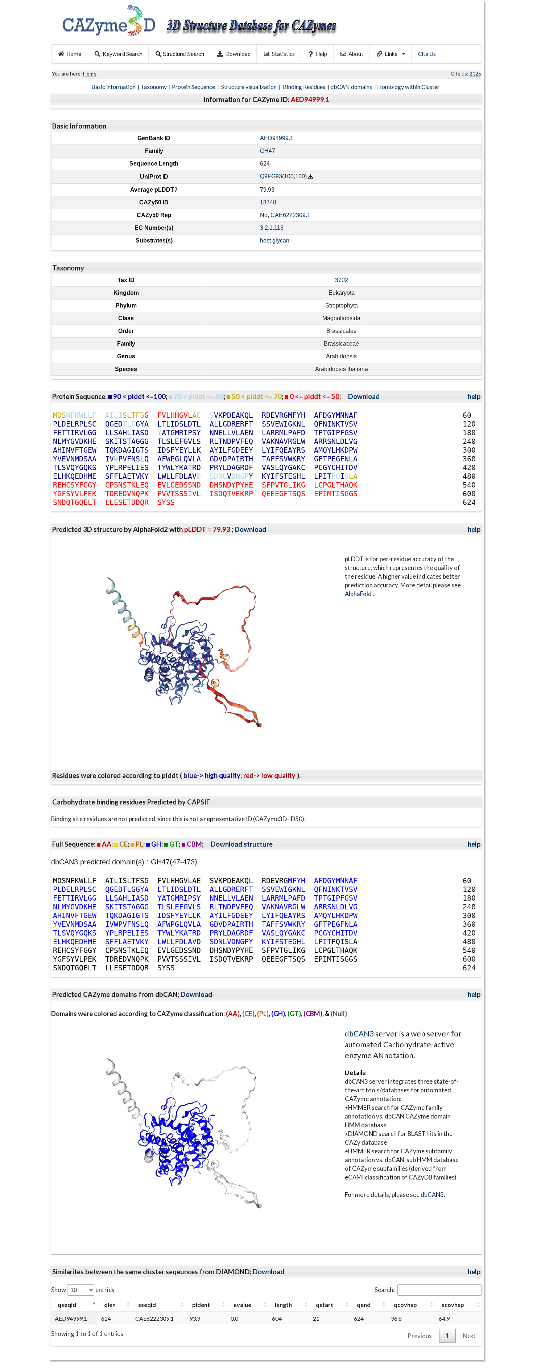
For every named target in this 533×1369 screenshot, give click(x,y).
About (355, 53)
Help (321, 53)
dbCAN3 (359, 1033)
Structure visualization (249, 86)
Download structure (242, 844)
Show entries (83, 1289)
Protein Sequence (194, 86)
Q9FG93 (271, 177)
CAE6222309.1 (290, 215)
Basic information (114, 86)
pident (201, 1304)
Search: (384, 1289)
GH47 (267, 151)
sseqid (147, 1304)
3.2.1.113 (272, 228)
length (283, 1304)
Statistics (283, 53)
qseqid (67, 1304)
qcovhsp (405, 1304)
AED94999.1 (276, 138)
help (474, 396)
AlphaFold (359, 594)
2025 (475, 73)
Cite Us (427, 53)
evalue (242, 1304)
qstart (324, 1304)
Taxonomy (154, 86)
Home (73, 53)
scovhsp (453, 1304)
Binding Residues (304, 86)
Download (238, 53)
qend (364, 1304)
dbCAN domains (351, 86)
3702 (341, 280)
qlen (110, 1304)
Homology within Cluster (409, 86)
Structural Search (183, 54)
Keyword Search (122, 53)
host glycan (274, 240)
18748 (268, 202)
